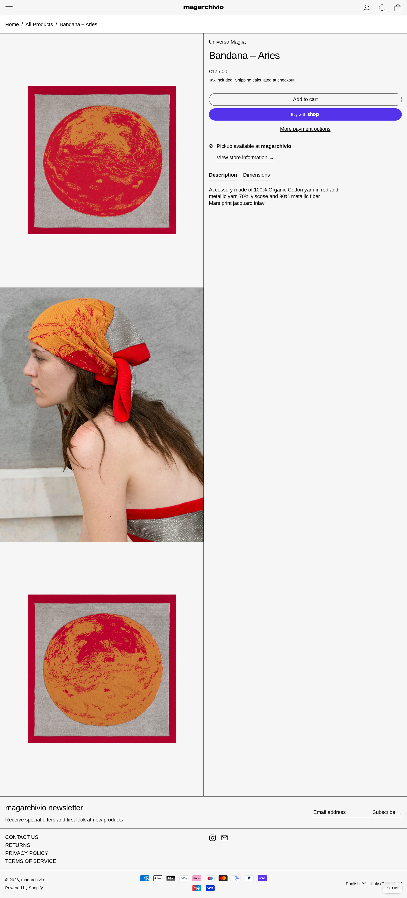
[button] (382, 7)
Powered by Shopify (24, 888)
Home (12, 24)
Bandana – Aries (78, 24)
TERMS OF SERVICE (30, 861)
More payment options (305, 129)
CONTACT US (21, 837)
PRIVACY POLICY (26, 853)
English (353, 884)
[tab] (223, 176)
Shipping (243, 80)
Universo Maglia (227, 42)
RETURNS (17, 845)
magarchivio (32, 880)
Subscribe (383, 812)
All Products (39, 24)
